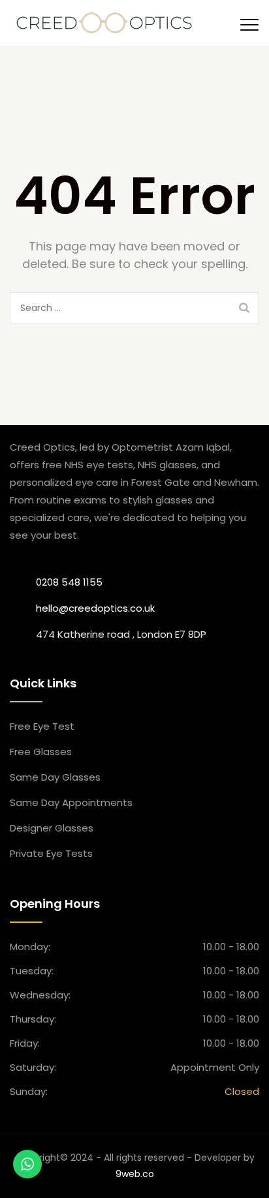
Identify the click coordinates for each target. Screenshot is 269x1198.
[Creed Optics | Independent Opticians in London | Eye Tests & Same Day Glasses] (104, 23)
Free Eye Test (42, 726)
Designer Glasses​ (51, 828)
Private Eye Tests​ (51, 853)
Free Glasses (41, 751)
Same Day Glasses (55, 777)
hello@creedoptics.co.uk (95, 608)
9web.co (135, 1173)
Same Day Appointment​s (71, 802)
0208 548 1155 (69, 582)
